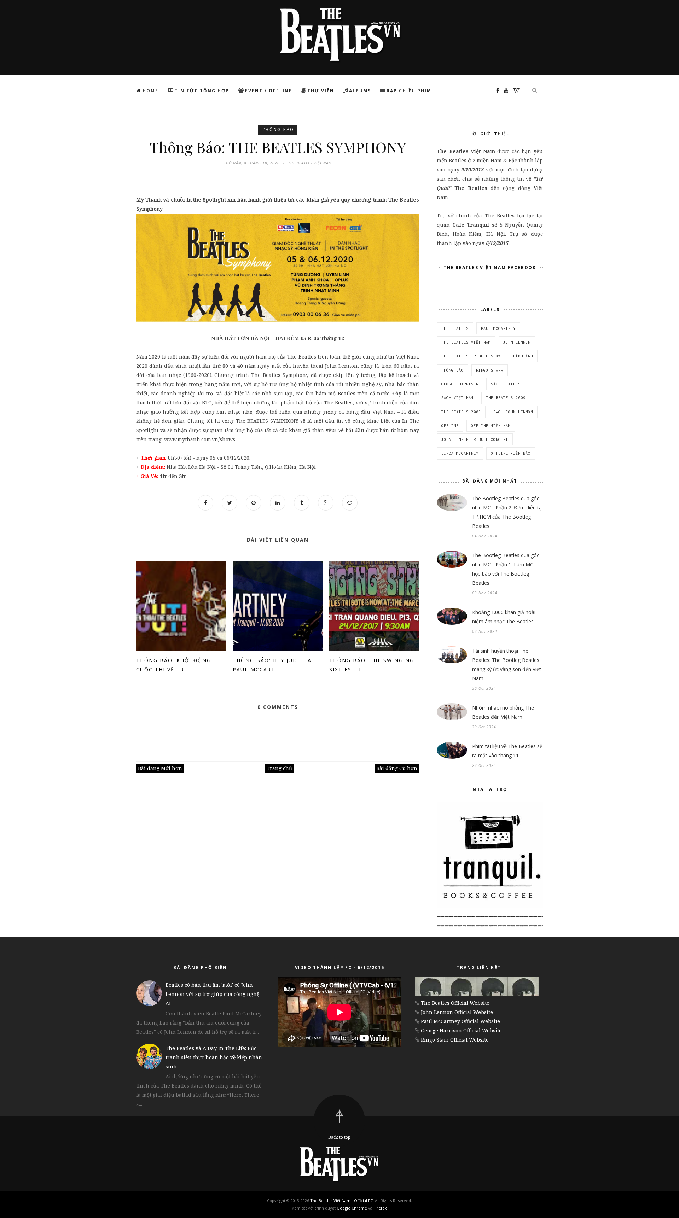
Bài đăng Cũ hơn (396, 768)
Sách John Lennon (513, 412)
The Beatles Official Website (455, 1003)
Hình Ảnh (523, 356)
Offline (450, 426)
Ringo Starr (489, 370)
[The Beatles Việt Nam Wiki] (515, 90)
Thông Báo (278, 130)
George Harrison (459, 384)
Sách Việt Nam (457, 398)
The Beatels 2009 (506, 398)
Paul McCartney (498, 328)
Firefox (380, 1208)
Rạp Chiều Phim (409, 91)
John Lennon (516, 342)
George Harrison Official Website (461, 1030)
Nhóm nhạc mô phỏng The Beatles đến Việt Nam (503, 712)
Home (149, 91)
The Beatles (455, 328)
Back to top (339, 1137)
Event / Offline (268, 91)
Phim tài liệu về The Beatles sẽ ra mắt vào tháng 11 (507, 751)
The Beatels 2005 (461, 412)
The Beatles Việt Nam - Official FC (341, 1200)
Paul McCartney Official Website (460, 1021)
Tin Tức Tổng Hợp (202, 91)
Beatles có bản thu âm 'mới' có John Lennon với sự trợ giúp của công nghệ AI (212, 994)
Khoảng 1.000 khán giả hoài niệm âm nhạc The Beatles (503, 617)
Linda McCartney (459, 453)
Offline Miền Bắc (510, 453)
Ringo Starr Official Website (455, 1039)
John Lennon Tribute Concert (474, 439)
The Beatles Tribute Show (471, 356)
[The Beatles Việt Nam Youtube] (504, 90)
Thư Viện (320, 91)
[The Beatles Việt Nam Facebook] (496, 90)
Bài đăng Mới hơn (160, 768)
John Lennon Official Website (457, 1012)
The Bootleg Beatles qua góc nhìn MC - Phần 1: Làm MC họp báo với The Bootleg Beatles (505, 569)
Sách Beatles (506, 384)
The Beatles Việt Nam (466, 342)
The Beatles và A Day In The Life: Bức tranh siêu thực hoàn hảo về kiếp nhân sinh (214, 1057)
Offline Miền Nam (491, 426)
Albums (360, 91)
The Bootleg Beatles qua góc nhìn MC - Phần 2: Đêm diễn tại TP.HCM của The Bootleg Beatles (507, 512)
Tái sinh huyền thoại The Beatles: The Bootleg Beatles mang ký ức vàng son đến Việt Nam (506, 664)
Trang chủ (279, 768)
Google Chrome (352, 1208)
